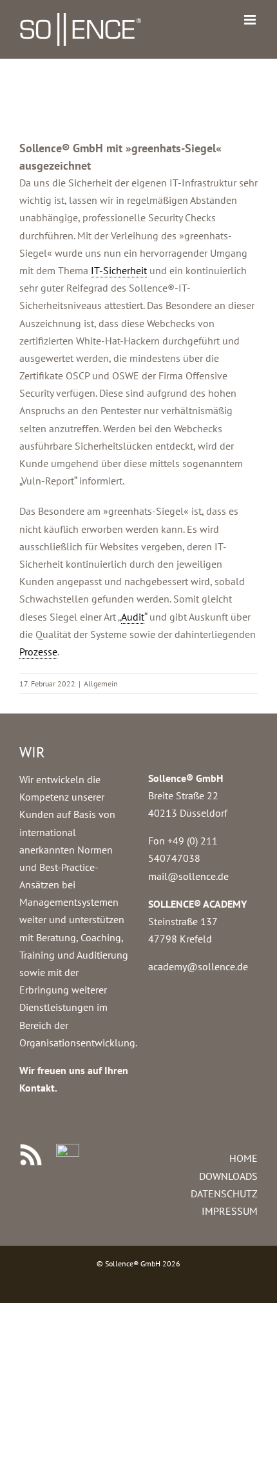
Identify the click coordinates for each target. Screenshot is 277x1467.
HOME (243, 1158)
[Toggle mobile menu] (251, 19)
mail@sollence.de (188, 876)
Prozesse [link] (38, 651)
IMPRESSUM (230, 1210)
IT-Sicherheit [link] (119, 270)
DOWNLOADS (228, 1176)
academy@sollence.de (198, 966)
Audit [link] (132, 616)
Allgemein (101, 683)
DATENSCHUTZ (224, 1193)
